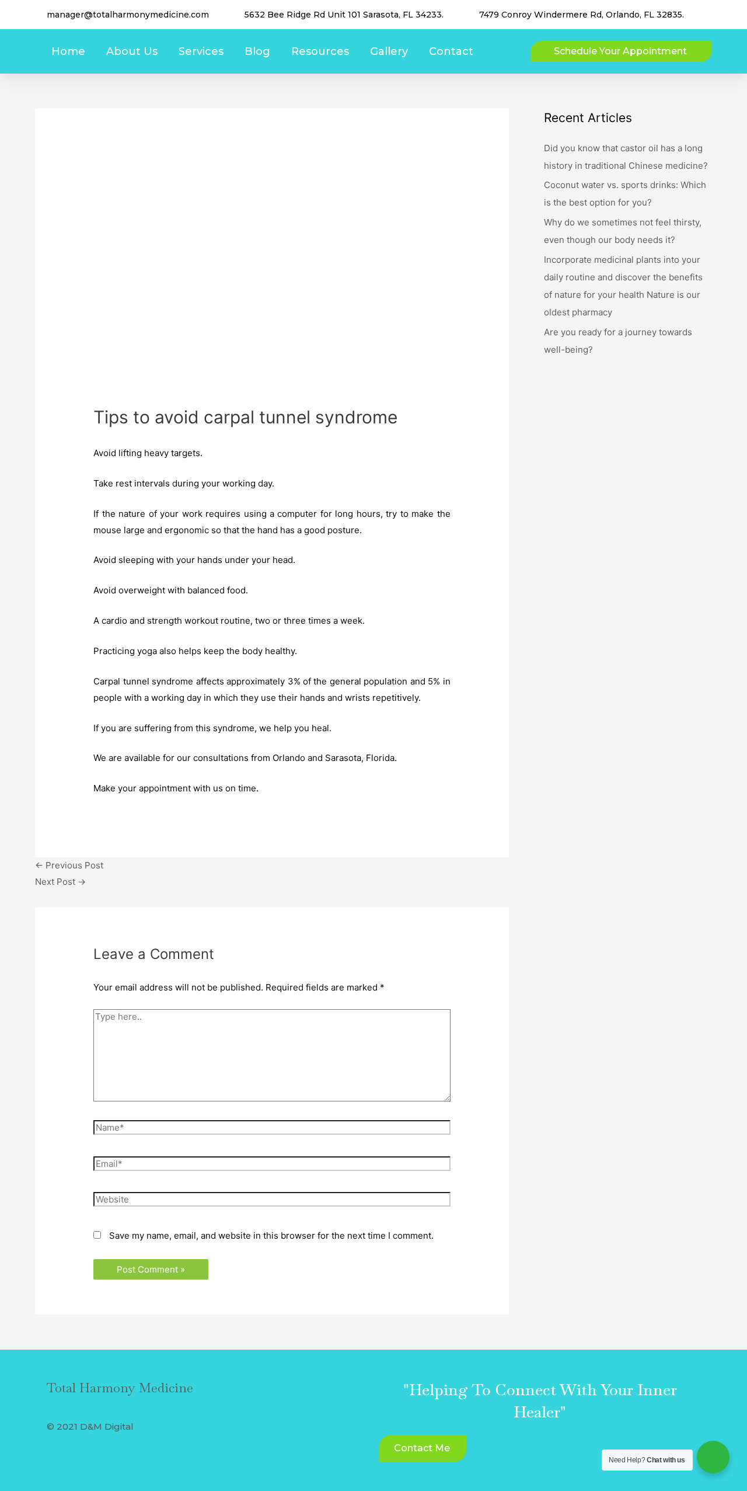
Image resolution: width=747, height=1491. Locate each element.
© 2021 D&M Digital (90, 1426)
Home (68, 51)
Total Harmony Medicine (120, 1387)
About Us (132, 51)
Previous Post (69, 865)
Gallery (389, 51)
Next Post (60, 881)
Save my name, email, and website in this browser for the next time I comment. (271, 1235)
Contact (451, 51)
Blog (257, 51)
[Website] (272, 1201)
